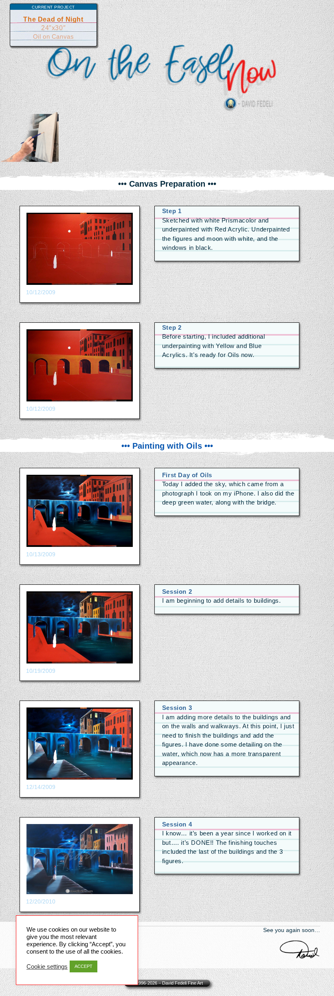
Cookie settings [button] (47, 966)
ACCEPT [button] (83, 966)
